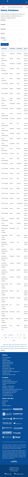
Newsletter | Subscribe (8, 387)
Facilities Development (7, 362)
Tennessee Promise (7, 394)
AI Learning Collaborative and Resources (12, 389)
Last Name (3, 24)
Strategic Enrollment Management (10, 371)
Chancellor (4, 359)
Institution (3, 37)
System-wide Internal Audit (8, 374)
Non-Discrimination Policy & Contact (14, 457)
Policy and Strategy (7, 370)
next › (24, 337)
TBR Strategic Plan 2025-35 (9, 392)
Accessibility (5, 401)
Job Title (2, 33)
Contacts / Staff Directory (8, 386)
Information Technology (8, 368)
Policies (4, 384)
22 (19, 337)
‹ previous (10, 335)
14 (17, 335)
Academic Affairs (6, 360)
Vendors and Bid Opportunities (9, 381)
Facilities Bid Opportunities (8, 383)
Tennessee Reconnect (7, 395)
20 (12, 337)
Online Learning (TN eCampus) (9, 391)
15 (20, 335)
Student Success (6, 373)
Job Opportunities (6, 380)
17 (2, 337)
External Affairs (6, 365)
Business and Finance (7, 363)
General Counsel (6, 367)
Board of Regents (6, 357)
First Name (3, 20)
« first (4, 335)
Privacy (4, 404)
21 (15, 337)
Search (4, 402)
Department (3, 29)
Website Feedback (6, 405)
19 (9, 337)
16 (24, 335)
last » (14, 340)
